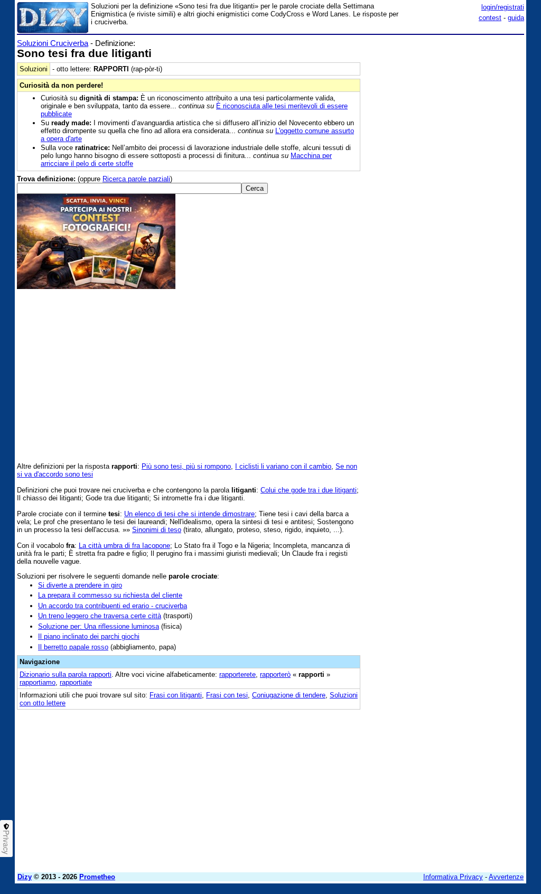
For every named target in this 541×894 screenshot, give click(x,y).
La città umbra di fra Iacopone (124, 546)
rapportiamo (37, 682)
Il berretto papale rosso (73, 647)
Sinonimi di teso (156, 530)
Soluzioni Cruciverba (52, 43)
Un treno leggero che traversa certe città (99, 616)
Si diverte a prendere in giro (80, 585)
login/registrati (502, 7)
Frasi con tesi (227, 695)
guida (516, 18)
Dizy (24, 877)
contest (490, 18)
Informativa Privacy (453, 877)
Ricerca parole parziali (136, 179)
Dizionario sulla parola (65, 674)
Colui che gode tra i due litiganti (308, 490)
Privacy (6, 842)
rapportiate (76, 682)
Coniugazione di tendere (288, 695)
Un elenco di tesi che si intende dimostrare (189, 514)
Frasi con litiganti (176, 695)
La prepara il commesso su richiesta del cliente (110, 595)
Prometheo (97, 877)
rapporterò (275, 674)
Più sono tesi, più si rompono (186, 466)
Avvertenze (506, 877)
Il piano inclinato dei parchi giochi (88, 636)
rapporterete (237, 674)
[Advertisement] (445, 105)
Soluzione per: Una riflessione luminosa (98, 626)
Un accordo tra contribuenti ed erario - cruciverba (112, 606)
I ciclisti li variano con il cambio (283, 466)
